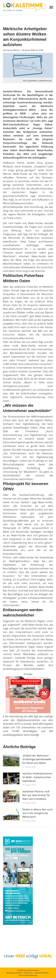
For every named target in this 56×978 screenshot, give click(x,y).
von (11, 50)
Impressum (28, 973)
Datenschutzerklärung (28, 975)
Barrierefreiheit (41, 973)
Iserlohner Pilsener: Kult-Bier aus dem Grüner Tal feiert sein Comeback (36, 795)
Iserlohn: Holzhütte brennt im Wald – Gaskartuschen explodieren (37, 777)
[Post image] (11, 760)
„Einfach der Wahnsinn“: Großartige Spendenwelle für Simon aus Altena (36, 759)
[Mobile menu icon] (51, 7)
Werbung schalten (14, 973)
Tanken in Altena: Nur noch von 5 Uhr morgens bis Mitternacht (37, 813)
